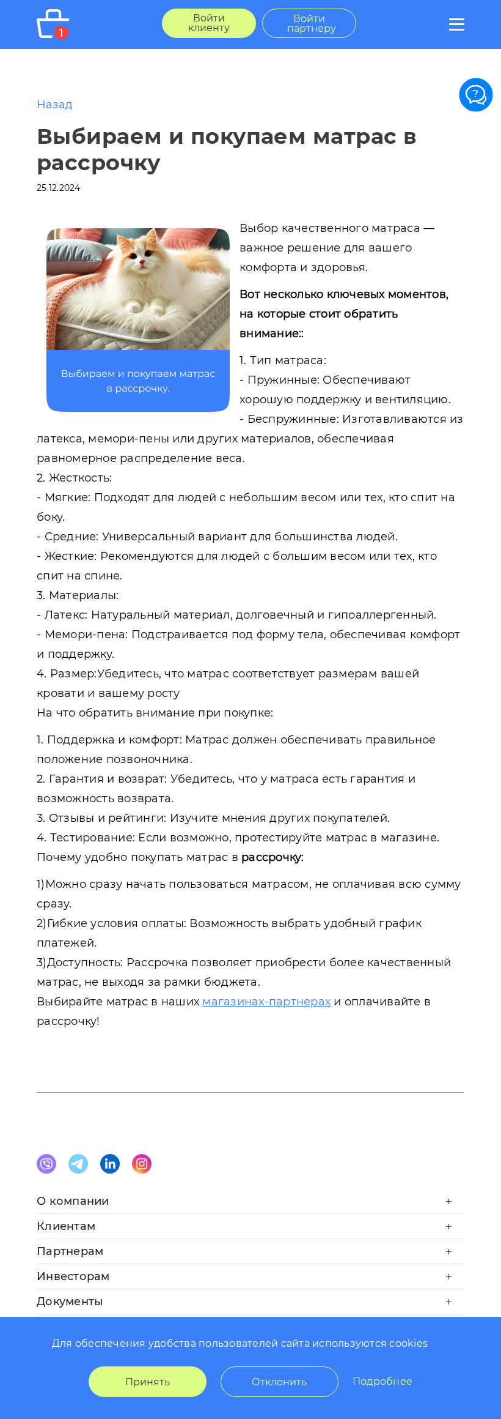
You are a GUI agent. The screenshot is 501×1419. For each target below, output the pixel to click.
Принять (147, 1382)
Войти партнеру (311, 23)
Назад (55, 104)
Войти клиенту (209, 23)
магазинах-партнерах (266, 1001)
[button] (250, 1204)
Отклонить (279, 1382)
